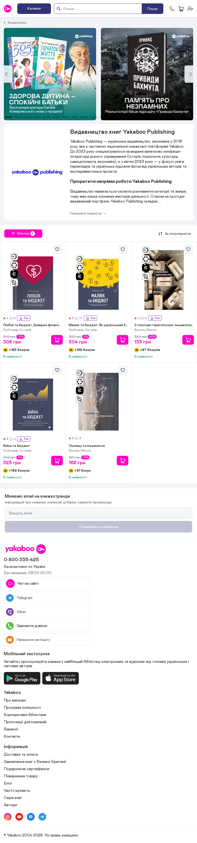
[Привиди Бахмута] (50, 74)
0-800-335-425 (21, 559)
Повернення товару (21, 776)
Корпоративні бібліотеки (25, 715)
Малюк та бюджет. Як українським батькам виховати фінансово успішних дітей (98, 325)
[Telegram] (42, 817)
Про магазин (15, 700)
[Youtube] (19, 817)
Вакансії (11, 729)
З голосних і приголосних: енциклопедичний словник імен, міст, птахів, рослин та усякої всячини (164, 325)
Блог (8, 783)
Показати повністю (86, 213)
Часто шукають (17, 790)
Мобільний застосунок (27, 654)
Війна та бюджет (16, 446)
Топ (26, 318)
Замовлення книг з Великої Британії (35, 762)
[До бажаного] (57, 249)
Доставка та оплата (21, 754)
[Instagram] (8, 817)
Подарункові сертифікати (26, 769)
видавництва (17, 22)
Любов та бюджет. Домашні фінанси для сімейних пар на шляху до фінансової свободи (33, 325)
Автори (10, 805)
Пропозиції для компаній (25, 722)
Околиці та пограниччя (87, 446)
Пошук (152, 9)
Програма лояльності (22, 708)
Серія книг (13, 798)
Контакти (12, 736)
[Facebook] (31, 817)
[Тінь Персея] (147, 74)
